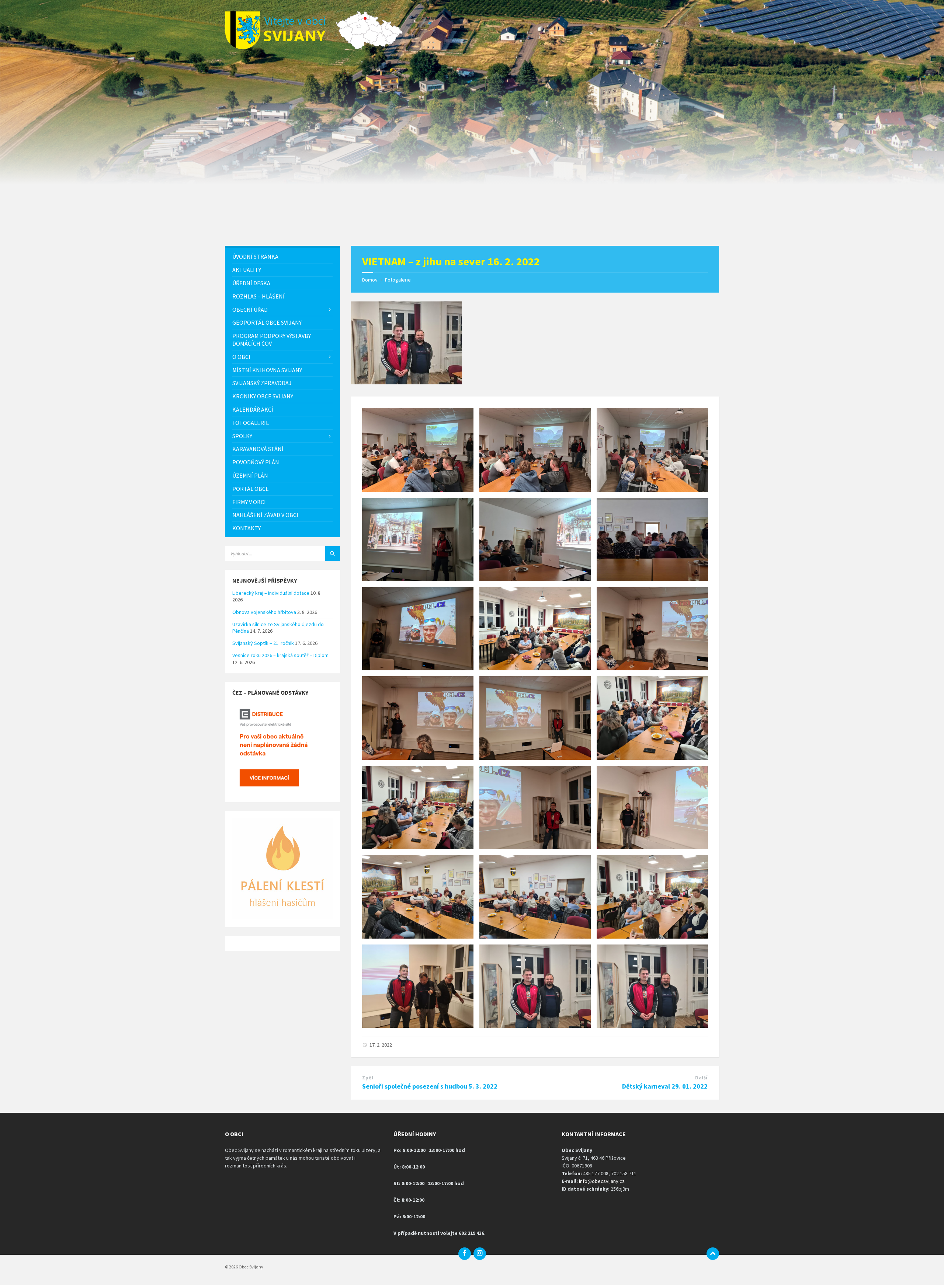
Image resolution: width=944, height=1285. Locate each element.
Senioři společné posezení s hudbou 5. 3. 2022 (429, 1086)
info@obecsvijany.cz (602, 1181)
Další (701, 1078)
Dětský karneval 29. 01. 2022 (665, 1086)
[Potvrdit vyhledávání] (332, 553)
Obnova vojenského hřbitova (264, 612)
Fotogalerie (398, 279)
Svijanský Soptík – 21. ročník (263, 643)
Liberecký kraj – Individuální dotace (270, 593)
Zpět (368, 1078)
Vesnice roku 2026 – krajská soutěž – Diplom (280, 655)
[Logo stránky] (280, 47)
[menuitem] (282, 256)
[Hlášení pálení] (282, 917)
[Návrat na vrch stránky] (713, 1253)
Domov (370, 279)
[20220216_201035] (406, 382)
